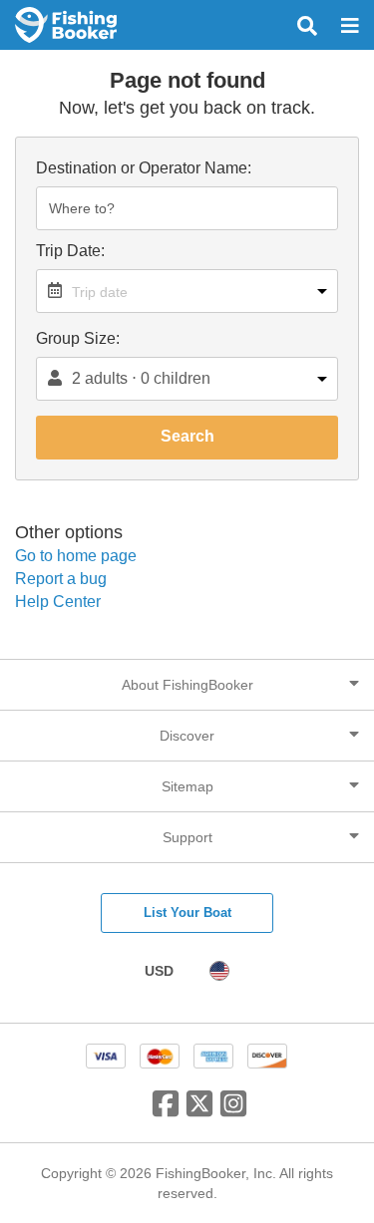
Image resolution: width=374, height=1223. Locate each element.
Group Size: (78, 338)
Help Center (58, 601)
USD (159, 971)
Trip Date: (70, 250)
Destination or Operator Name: (143, 167)
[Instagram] (233, 1111)
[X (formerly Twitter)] (199, 1111)
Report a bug (61, 578)
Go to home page (76, 555)
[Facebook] (166, 1111)
